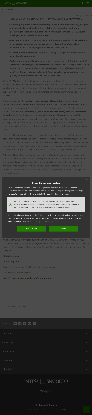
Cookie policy (47, 221)
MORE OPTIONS (31, 229)
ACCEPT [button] (63, 229)
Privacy (37, 221)
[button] (86, 180)
